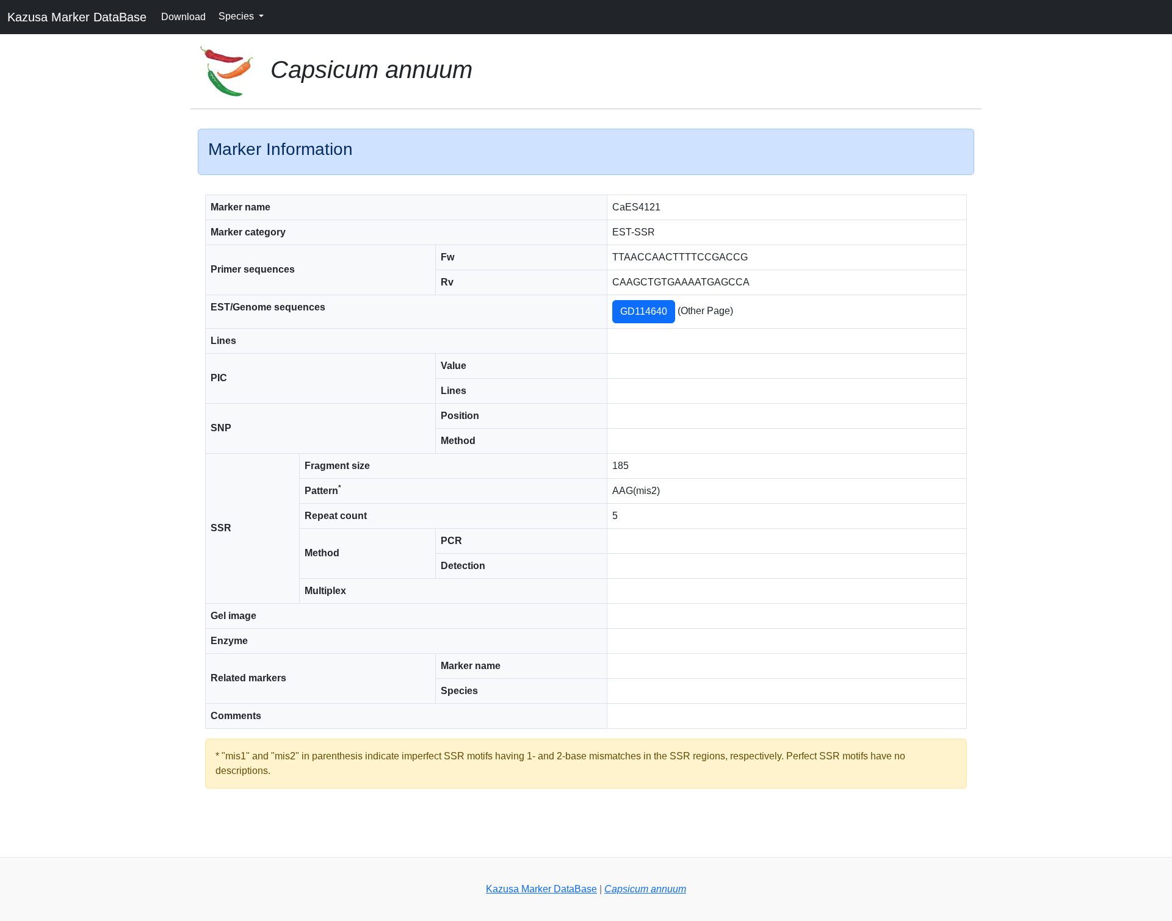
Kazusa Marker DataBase (76, 17)
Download (183, 17)
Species (237, 16)
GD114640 (643, 311)
